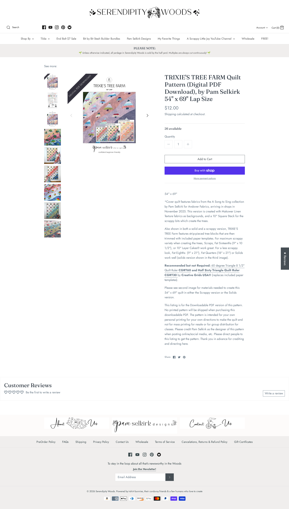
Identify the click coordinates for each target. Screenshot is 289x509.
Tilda (45, 39)
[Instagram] (57, 27)
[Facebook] (44, 27)
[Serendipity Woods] (144, 12)
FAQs (65, 442)
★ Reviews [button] (285, 258)
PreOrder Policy (45, 442)
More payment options (205, 178)
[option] (109, 115)
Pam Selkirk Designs (139, 39)
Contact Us (122, 442)
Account (260, 27)
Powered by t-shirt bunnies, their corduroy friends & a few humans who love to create (159, 491)
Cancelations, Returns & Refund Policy (204, 442)
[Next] (147, 115)
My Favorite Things (169, 39)
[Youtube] (50, 27)
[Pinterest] (63, 27)
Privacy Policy (101, 442)
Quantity (170, 137)
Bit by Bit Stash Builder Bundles (101, 39)
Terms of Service (165, 442)
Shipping (170, 114)
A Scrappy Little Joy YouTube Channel (211, 39)
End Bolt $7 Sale (66, 39)
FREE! (264, 39)
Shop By (27, 39)
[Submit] (169, 477)
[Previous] (71, 115)
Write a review (274, 393)
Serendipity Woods (105, 491)
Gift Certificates (243, 442)
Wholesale (248, 39)
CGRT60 (185, 270)
